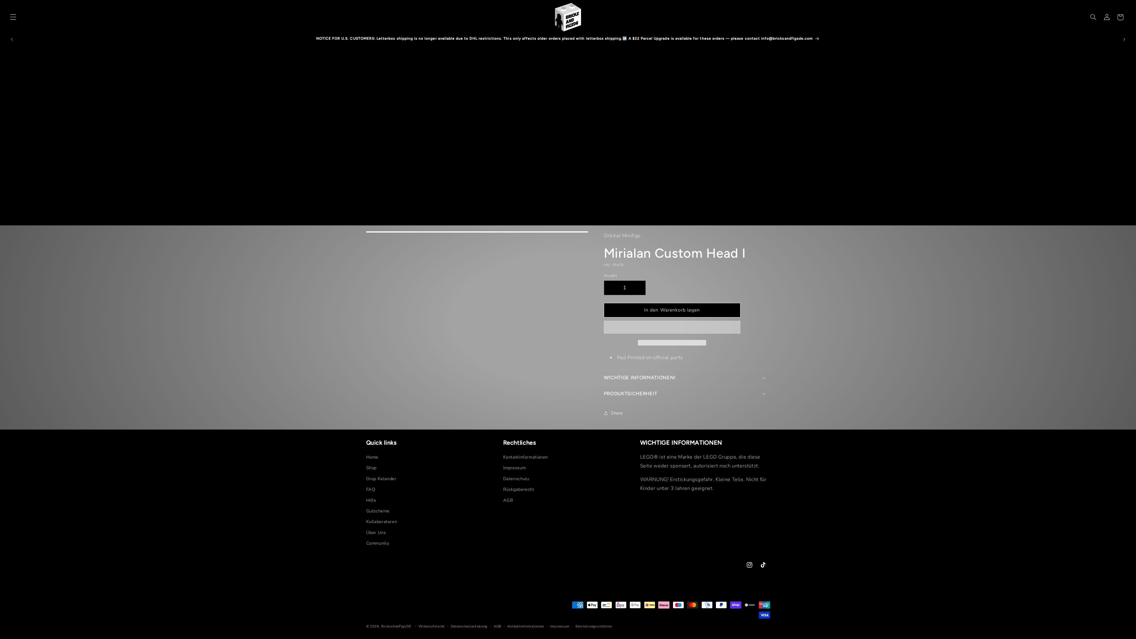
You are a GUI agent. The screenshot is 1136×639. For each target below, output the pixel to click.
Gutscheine (378, 511)
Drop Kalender (381, 479)
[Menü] (13, 17)
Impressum (514, 468)
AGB (508, 500)
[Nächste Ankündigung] (1124, 39)
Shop (371, 468)
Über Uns (376, 532)
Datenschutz (516, 479)
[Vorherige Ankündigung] (11, 39)
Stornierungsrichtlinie (593, 626)
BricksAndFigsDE (396, 626)
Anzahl (610, 275)
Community (377, 543)
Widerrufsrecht (432, 626)
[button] (672, 328)
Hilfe (371, 500)
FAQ (370, 489)
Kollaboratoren (381, 522)
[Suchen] (1093, 17)
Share (617, 413)
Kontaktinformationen (525, 457)
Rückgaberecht (518, 489)
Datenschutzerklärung (469, 626)
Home (372, 457)
